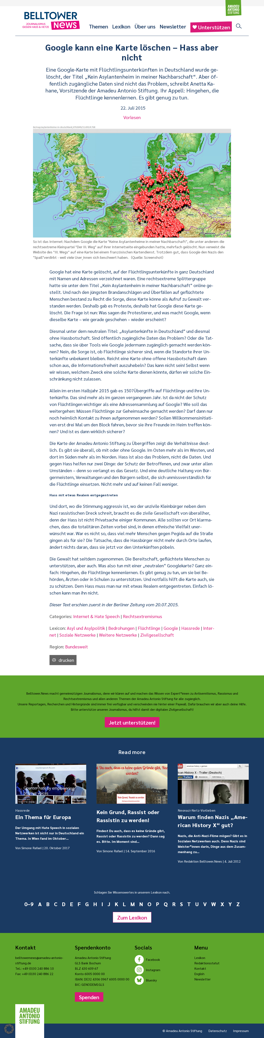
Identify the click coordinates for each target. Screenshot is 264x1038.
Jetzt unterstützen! (132, 722)
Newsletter (173, 26)
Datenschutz (217, 1031)
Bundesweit (76, 646)
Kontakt (200, 968)
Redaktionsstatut (206, 963)
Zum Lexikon (132, 917)
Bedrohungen (121, 628)
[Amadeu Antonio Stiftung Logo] (29, 1016)
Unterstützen (214, 27)
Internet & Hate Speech (96, 616)
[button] (9, 1029)
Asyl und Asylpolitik (86, 628)
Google (171, 628)
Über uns (145, 26)
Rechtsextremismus (142, 616)
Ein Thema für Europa (43, 814)
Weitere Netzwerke (118, 635)
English (199, 974)
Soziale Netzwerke (77, 635)
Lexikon (121, 26)
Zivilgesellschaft (157, 635)
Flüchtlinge (149, 628)
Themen (98, 26)
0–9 (29, 903)
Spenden (89, 996)
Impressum (241, 1031)
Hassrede (190, 628)
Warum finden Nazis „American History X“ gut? (213, 818)
